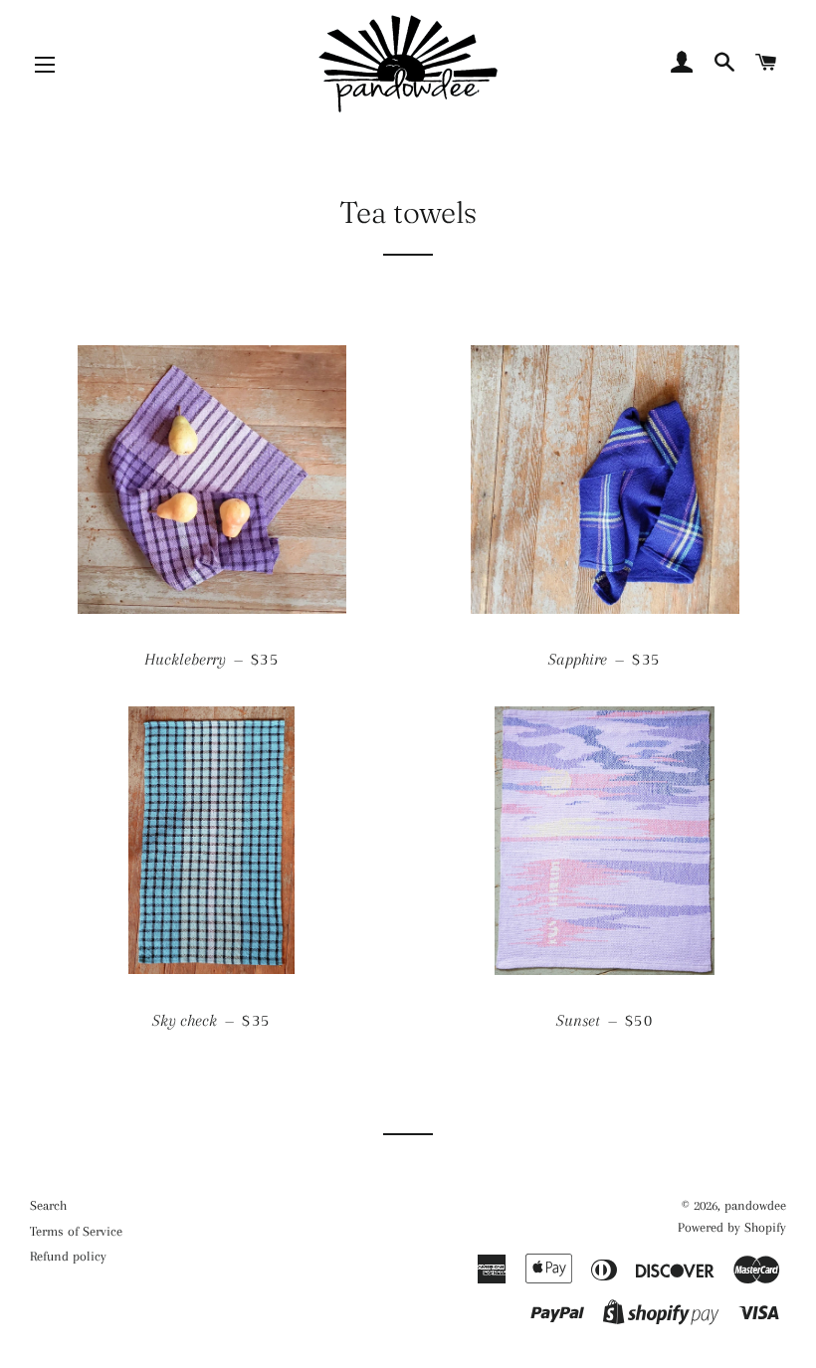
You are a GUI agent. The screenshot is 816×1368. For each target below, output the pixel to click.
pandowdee (755, 1205)
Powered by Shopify (732, 1227)
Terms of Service (76, 1231)
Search (48, 1205)
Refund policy (68, 1256)
